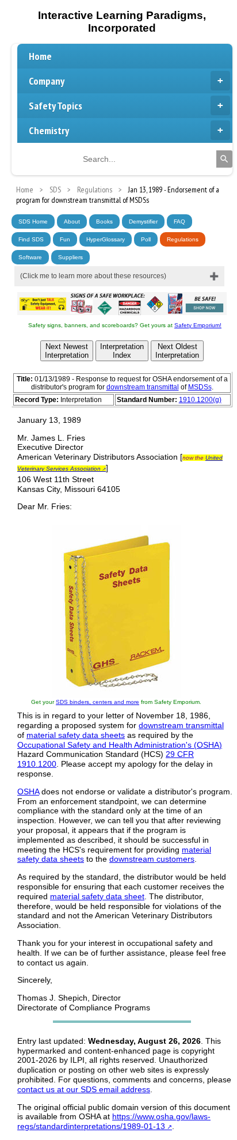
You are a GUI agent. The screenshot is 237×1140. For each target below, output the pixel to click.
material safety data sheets (75, 735)
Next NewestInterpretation (67, 350)
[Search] (224, 159)
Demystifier (143, 221)
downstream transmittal (142, 387)
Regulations (182, 239)
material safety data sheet (97, 896)
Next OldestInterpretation (177, 350)
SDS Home (33, 221)
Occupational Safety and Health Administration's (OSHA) (119, 744)
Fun (65, 239)
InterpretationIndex (122, 350)
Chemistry (49, 130)
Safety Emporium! (197, 325)
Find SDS (31, 239)
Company (46, 81)
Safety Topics (55, 105)
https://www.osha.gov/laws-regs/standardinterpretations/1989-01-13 (114, 1121)
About (72, 221)
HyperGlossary (105, 239)
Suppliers (70, 257)
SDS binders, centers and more (97, 702)
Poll (146, 239)
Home (40, 56)
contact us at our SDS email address (83, 1089)
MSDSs (200, 387)
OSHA (28, 791)
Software (30, 257)
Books (104, 221)
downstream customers (151, 858)
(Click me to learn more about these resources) (93, 276)
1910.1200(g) (200, 400)
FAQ (179, 221)
